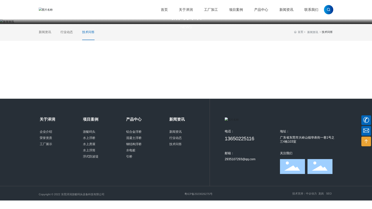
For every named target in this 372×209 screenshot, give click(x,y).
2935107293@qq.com (240, 159)
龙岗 (321, 193)
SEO (329, 193)
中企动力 (311, 193)
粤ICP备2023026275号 (198, 193)
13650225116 (239, 138)
